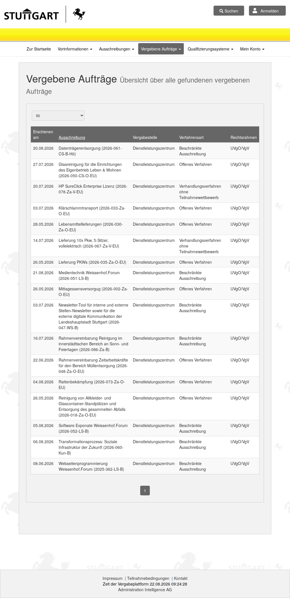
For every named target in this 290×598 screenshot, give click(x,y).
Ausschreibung (72, 137)
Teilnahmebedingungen (148, 578)
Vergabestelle (145, 137)
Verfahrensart (191, 137)
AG (145, 589)
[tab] (39, 48)
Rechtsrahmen (244, 137)
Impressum (113, 578)
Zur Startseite (39, 49)
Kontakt (180, 578)
